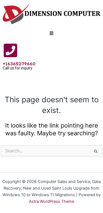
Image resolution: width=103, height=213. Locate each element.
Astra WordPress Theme (51, 201)
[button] (51, 33)
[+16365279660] (10, 50)
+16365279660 (19, 64)
